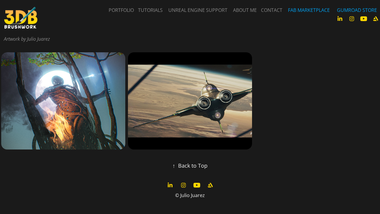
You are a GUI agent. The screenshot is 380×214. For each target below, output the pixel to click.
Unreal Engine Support (197, 10)
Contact (271, 10)
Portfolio (121, 10)
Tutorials (150, 10)
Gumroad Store (357, 10)
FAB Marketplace (309, 10)
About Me (245, 10)
